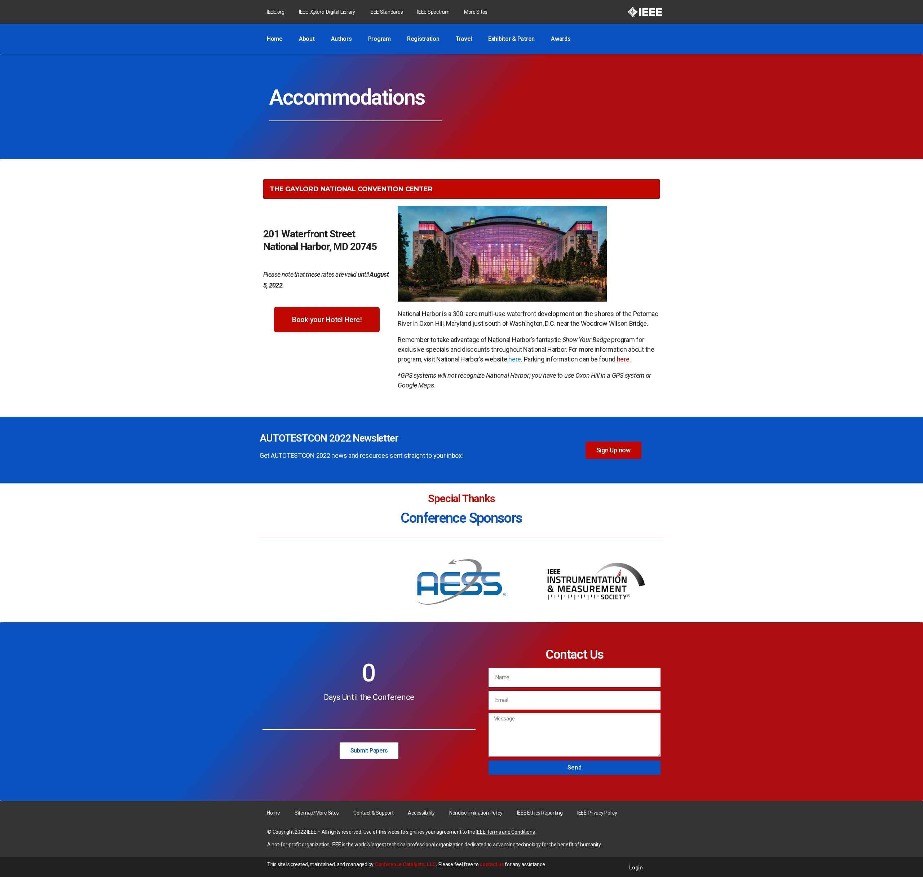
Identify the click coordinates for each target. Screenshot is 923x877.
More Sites (475, 12)
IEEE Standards (386, 12)
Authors (341, 38)
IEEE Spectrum (433, 12)
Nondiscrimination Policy (476, 813)
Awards (560, 38)
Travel (464, 38)
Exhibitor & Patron (511, 38)
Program (379, 38)
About (307, 38)
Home (275, 38)
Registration (423, 38)
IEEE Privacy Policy (597, 813)
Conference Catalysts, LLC (405, 864)
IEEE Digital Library (327, 12)
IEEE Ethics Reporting (540, 813)
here (514, 359)
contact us (492, 864)
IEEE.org (275, 12)
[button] (327, 319)
